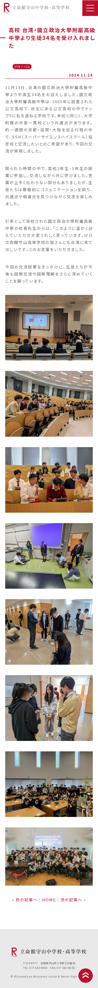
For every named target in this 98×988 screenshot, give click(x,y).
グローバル (22, 67)
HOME (49, 899)
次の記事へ (71, 899)
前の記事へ (27, 899)
